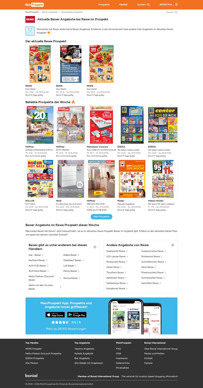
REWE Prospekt (33, 348)
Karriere (148, 363)
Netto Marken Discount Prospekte (43, 353)
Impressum (122, 358)
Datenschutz (123, 363)
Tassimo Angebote (84, 348)
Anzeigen (170, 12)
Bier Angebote (82, 358)
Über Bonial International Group (161, 348)
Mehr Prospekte (102, 216)
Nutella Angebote (83, 353)
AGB (118, 353)
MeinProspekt (31, 12)
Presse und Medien (154, 353)
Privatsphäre (122, 367)
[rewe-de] (30, 19)
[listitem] (40, 71)
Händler (123, 4)
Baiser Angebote (50, 12)
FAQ (118, 348)
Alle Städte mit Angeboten (88, 363)
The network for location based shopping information (149, 376)
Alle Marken (31, 363)
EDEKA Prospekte (34, 358)
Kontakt (148, 358)
